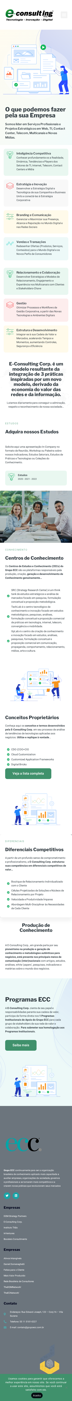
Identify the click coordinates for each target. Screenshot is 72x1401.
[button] (64, 14)
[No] (66, 1387)
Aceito (37, 1395)
